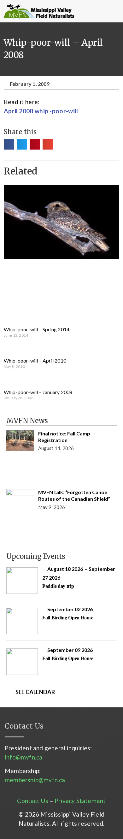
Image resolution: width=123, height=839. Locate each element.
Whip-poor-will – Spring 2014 (37, 329)
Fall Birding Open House (67, 617)
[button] (89, 11)
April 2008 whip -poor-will (41, 111)
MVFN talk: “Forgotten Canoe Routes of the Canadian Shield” (74, 495)
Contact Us (32, 800)
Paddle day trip (58, 586)
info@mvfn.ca (23, 757)
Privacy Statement (80, 800)
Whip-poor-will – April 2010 (35, 360)
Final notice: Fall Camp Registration (64, 436)
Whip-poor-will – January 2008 (38, 392)
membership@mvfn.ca (35, 779)
